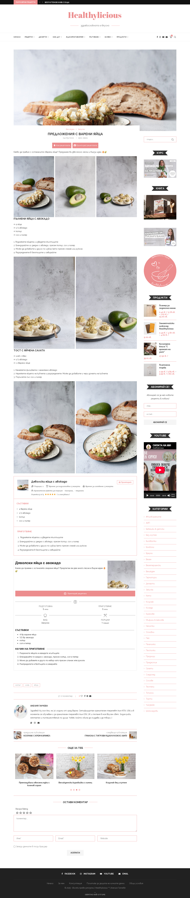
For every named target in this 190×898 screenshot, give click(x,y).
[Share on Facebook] (84, 696)
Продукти (121, 37)
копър (18, 685)
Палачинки (151, 644)
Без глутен (151, 535)
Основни (150, 632)
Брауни (149, 553)
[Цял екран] (173, 495)
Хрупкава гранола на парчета (75, 783)
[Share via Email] (90, 696)
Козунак (150, 602)
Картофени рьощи (54, 2)
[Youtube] (163, 37)
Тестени (150, 687)
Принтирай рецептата (86, 145)
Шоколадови (152, 711)
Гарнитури (151, 577)
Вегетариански (153, 565)
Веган (148, 559)
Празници (150, 656)
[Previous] (40, 2)
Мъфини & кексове (155, 620)
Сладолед (150, 675)
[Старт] (147, 495)
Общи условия (136, 880)
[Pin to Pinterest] (87, 696)
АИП (148, 523)
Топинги (150, 693)
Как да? (56, 37)
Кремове (150, 614)
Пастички (150, 650)
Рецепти (29, 37)
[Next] (42, 2)
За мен (108, 37)
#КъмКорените (153, 517)
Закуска (149, 590)
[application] (160, 470)
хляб (27, 685)
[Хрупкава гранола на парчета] (75, 766)
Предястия (151, 662)
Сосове (149, 680)
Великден (150, 571)
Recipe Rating (22, 806)
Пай (147, 638)
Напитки (150, 626)
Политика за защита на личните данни (105, 880)
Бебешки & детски (155, 529)
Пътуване (94, 37)
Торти (149, 699)
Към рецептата (63, 145)
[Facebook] (157, 37)
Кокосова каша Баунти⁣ (34, 783)
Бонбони (150, 547)
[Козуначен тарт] (116, 766)
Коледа (149, 608)
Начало (17, 37)
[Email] (167, 37)
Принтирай (126, 482)
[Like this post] (82, 696)
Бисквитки (151, 541)
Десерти (43, 37)
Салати (149, 668)
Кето (148, 596)
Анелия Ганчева (39, 706)
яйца (36, 685)
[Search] (175, 37)
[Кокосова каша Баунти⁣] (34, 766)
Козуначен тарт (116, 783)
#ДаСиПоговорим (74, 37)
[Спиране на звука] (168, 495)
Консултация (75, 880)
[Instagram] (160, 37)
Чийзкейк (150, 705)
